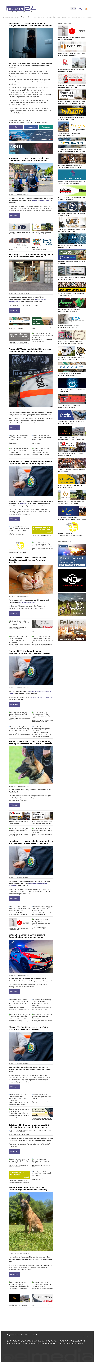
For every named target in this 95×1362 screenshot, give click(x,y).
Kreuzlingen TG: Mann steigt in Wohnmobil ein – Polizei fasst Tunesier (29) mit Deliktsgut (31, 842)
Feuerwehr (64, 17)
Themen (34, 17)
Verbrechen (40, 17)
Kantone (16, 17)
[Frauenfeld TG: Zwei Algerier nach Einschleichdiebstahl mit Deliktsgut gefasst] (31, 670)
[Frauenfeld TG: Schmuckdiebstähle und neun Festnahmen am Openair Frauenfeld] (31, 380)
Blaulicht (83, 17)
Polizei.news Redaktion (23, 59)
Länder (30, 17)
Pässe (54, 17)
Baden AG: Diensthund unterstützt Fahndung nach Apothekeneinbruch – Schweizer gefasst (30, 742)
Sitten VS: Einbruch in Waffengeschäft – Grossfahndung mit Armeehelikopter (27, 936)
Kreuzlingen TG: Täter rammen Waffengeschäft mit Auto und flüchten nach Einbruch (31, 255)
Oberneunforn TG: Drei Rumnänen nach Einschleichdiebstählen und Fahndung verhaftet (27, 560)
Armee (75, 17)
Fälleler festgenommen (40, 200)
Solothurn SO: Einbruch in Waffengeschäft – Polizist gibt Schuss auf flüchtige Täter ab (29, 1126)
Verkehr (47, 17)
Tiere (78, 17)
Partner (89, 17)
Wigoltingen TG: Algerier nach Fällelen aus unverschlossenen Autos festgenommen (29, 159)
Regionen (10, 17)
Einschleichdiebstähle (27, 602)
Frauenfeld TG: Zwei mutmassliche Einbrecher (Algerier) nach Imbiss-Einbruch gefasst (30, 462)
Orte (25, 17)
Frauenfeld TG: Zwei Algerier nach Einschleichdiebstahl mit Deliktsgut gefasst (29, 652)
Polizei (58, 17)
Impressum (12, 1335)
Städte (22, 17)
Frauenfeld (23, 504)
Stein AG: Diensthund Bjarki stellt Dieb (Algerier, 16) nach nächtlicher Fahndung (28, 1188)
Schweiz (5, 17)
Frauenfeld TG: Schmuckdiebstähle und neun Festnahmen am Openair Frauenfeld (30, 350)
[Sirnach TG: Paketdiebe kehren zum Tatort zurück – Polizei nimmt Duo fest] (31, 1046)
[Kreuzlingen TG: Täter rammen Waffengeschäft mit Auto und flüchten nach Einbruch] (31, 275)
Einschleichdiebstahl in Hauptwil (41, 697)
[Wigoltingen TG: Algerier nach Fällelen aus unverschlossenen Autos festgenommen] (31, 177)
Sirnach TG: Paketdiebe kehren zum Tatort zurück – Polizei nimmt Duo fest (29, 1028)
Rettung (70, 17)
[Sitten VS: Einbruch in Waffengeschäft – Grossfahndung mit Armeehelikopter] (31, 956)
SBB (51, 17)
